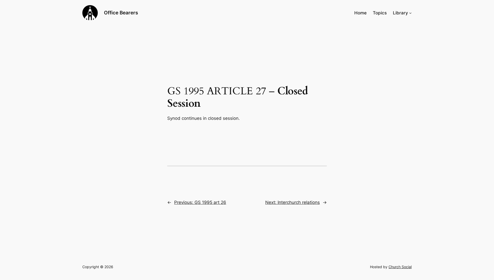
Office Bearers (121, 13)
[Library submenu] (410, 13)
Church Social (400, 267)
